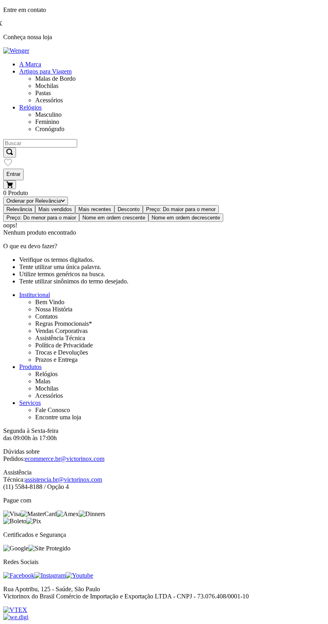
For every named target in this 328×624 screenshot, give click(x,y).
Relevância (19, 209)
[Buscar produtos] (9, 152)
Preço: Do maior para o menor (181, 209)
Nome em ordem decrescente (186, 218)
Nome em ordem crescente (113, 218)
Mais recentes (94, 209)
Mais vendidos (55, 209)
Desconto (129, 209)
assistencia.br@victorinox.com (63, 479)
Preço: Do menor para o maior (41, 218)
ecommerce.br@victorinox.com (64, 458)
